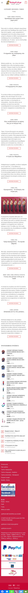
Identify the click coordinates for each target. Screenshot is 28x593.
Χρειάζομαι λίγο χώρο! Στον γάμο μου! (15, 435)
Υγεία (16, 187)
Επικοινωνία (4, 464)
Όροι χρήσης (4, 467)
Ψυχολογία (18, 16)
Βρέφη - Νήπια (6, 274)
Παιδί (2, 504)
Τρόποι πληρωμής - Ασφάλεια (9, 472)
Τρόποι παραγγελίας (6, 469)
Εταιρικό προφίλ (5, 477)
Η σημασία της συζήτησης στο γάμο (14, 440)
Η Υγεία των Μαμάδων (14, 156)
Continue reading (14, 45)
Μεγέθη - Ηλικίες (5, 480)
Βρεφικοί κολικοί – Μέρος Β (12, 431)
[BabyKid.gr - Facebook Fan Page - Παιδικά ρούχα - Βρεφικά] (8, 487)
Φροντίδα (16, 274)
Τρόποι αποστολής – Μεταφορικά (10, 475)
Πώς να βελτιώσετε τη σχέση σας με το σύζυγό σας (15, 451)
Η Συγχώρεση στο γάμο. (14, 86)
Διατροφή (16, 309)
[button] (2, 2)
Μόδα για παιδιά (5, 509)
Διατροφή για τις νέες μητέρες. (14, 311)
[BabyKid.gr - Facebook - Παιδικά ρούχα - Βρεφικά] (8, 493)
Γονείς (9, 16)
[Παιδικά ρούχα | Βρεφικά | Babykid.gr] (14, 2)
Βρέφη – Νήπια (5, 501)
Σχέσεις (13, 16)
